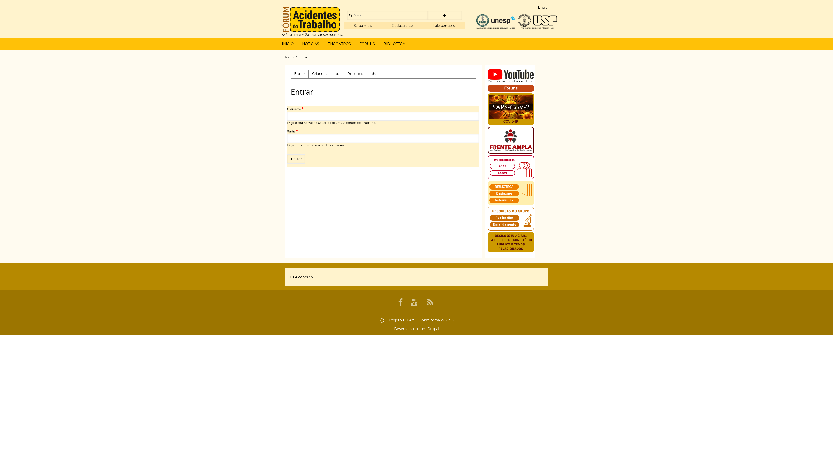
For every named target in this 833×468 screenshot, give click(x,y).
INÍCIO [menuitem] (288, 44)
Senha (291, 131)
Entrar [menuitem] (543, 7)
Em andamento (504, 224)
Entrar (301, 75)
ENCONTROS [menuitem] (339, 44)
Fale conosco (444, 26)
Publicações (504, 217)
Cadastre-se (402, 26)
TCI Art (408, 320)
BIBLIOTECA (504, 187)
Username (294, 109)
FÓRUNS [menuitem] (367, 44)
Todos (502, 173)
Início (289, 57)
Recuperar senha (362, 74)
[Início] (310, 19)
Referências (504, 200)
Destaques (504, 193)
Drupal (433, 329)
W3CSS (447, 320)
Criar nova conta (326, 74)
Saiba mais (363, 26)
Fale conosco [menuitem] (301, 277)
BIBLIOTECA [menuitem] (394, 44)
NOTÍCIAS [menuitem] (310, 44)
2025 (502, 166)
